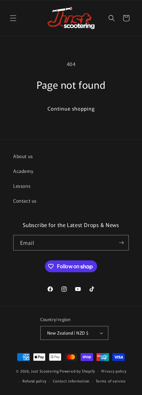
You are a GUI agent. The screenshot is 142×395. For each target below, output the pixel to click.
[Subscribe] (121, 242)
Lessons (21, 185)
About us (23, 156)
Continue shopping (71, 108)
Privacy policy (113, 371)
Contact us (25, 200)
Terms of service (111, 380)
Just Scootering (45, 370)
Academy (23, 171)
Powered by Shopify (77, 370)
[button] (13, 18)
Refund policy (34, 380)
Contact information (71, 380)
